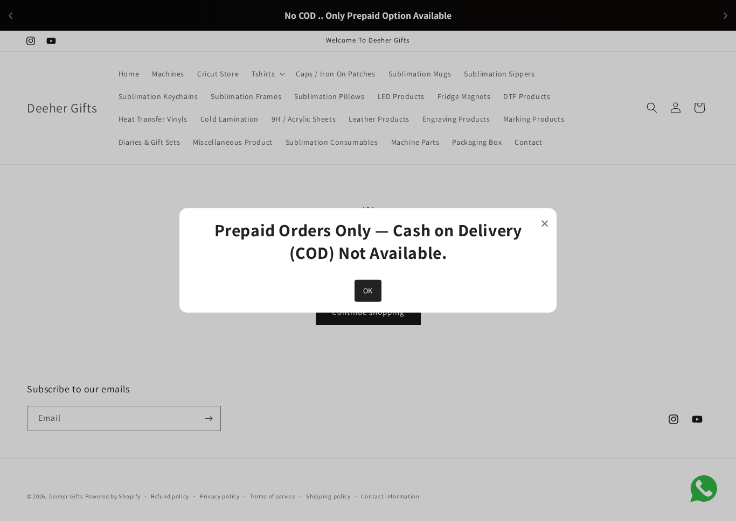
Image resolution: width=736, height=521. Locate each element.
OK (368, 290)
